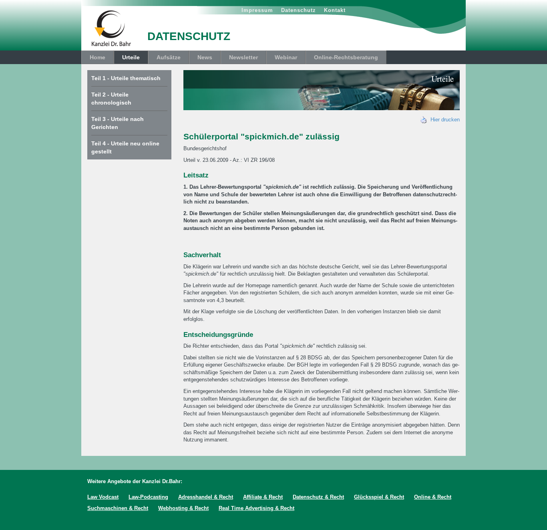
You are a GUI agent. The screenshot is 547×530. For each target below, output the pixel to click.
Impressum (257, 10)
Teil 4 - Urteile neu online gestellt (125, 147)
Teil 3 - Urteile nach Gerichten (117, 123)
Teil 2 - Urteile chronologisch (111, 98)
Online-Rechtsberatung (346, 57)
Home (97, 57)
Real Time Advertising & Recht (256, 508)
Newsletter (243, 57)
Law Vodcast (103, 497)
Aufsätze (169, 57)
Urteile (131, 57)
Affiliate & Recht (263, 497)
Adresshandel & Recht (205, 497)
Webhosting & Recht (183, 508)
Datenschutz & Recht (318, 497)
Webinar (286, 57)
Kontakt (335, 10)
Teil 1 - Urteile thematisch (126, 78)
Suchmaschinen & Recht (117, 508)
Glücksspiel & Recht (379, 497)
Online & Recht (432, 497)
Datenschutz (298, 10)
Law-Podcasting (148, 497)
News (204, 57)
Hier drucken (443, 120)
